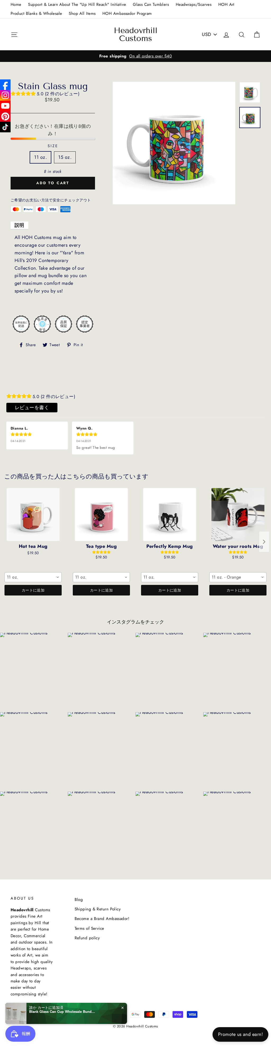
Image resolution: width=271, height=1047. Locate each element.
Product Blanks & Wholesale (36, 13)
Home (16, 4)
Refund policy (87, 938)
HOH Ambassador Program (127, 13)
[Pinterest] (5, 116)
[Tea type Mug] (101, 514)
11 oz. (40, 157)
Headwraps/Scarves (194, 4)
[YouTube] (5, 106)
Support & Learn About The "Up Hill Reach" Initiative (77, 4)
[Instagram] (5, 95)
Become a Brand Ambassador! (102, 919)
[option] (135, 56)
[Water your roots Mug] (238, 514)
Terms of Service (89, 928)
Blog (79, 899)
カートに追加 (33, 590)
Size (53, 145)
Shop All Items (82, 13)
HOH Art (226, 4)
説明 (19, 225)
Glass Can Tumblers (151, 4)
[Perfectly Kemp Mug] (169, 514)
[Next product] (264, 541)
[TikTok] (5, 127)
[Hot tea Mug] (33, 514)
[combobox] (33, 577)
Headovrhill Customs (135, 34)
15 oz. (64, 157)
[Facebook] (5, 84)
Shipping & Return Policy (98, 909)
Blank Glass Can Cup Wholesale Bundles (62, 1011)
